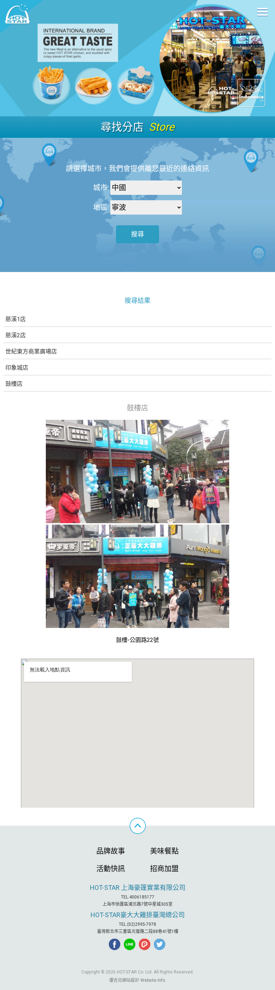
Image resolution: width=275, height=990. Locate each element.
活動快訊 (110, 868)
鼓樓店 (14, 383)
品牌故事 (110, 851)
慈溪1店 (15, 319)
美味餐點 (164, 851)
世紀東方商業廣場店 (31, 351)
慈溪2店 (15, 335)
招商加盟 (164, 868)
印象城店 (16, 367)
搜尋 (137, 234)
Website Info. (153, 980)
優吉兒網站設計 (124, 980)
